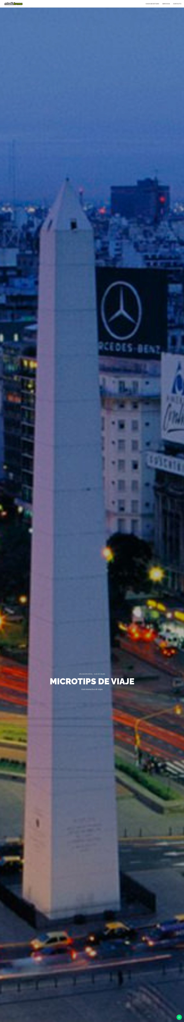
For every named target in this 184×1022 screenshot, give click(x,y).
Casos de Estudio (152, 4)
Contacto (177, 4)
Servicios (166, 4)
